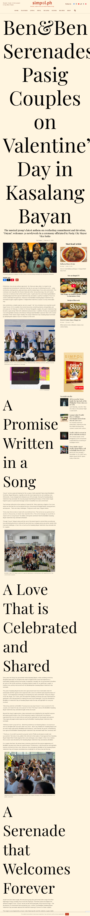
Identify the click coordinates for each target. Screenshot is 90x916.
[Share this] (5, 280)
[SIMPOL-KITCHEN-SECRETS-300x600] (73, 372)
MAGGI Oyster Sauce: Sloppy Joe (70, 320)
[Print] (17, 280)
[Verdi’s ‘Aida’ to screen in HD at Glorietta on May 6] (64, 436)
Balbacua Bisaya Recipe (67, 264)
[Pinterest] (86, 4)
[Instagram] (76, 4)
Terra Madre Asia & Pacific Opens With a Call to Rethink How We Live (78, 448)
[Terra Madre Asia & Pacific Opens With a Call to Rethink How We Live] (64, 450)
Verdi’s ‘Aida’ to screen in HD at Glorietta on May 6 (78, 433)
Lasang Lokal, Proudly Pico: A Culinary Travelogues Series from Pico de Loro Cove (77, 417)
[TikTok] (81, 4)
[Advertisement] (73, 342)
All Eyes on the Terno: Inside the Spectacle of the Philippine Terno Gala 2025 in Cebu (78, 402)
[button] (75, 10)
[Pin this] (12, 280)
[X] (83, 4)
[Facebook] (74, 4)
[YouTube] (79, 4)
